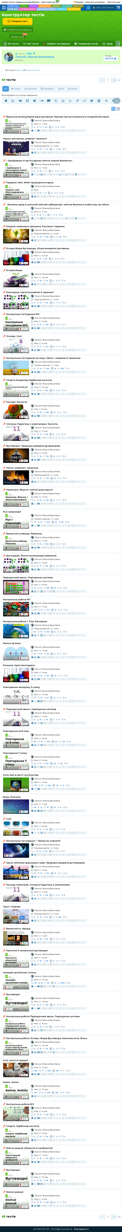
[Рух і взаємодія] (16, 521)
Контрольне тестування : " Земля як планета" (33, 841)
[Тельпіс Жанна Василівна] (9, 57)
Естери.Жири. (14, 270)
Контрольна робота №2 (20, 1104)
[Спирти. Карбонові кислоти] (16, 1136)
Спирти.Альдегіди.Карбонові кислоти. (29, 380)
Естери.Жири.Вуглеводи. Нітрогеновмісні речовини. (38, 248)
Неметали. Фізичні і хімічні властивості (29, 489)
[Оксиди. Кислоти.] (16, 411)
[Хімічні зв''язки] (16, 653)
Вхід (98, 8)
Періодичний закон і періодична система (31, 709)
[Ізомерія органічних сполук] (16, 982)
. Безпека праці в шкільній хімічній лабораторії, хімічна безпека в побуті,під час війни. (57, 204)
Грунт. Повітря (11, 906)
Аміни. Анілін (11, 1082)
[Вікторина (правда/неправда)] (84, 101)
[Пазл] (77, 101)
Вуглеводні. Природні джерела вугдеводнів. (33, 446)
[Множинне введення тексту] (34, 101)
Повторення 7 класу (15, 753)
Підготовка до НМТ (50, 1)
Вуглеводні (13, 994)
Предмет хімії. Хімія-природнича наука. (30, 182)
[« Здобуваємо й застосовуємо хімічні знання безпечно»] (16, 170)
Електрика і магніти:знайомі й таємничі (29, 292)
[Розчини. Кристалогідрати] (16, 675)
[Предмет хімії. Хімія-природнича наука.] (16, 192)
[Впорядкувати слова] (91, 101)
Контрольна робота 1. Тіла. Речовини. (25, 621)
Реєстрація (108, 8)
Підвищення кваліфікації (28, 2)
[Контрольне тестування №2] (16, 324)
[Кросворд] (106, 101)
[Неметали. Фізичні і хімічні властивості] (16, 499)
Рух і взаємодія (12, 511)
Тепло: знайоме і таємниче (22, 468)
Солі (8, 819)
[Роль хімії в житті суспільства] (16, 784)
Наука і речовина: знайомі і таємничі (25, 138)
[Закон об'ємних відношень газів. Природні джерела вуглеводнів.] (16, 872)
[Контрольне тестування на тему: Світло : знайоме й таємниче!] (16, 368)
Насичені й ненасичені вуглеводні (27, 950)
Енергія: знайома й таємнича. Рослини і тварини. (35, 226)
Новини (5, 2)
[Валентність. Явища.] (16, 938)
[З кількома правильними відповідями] (13, 101)
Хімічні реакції (14, 1192)
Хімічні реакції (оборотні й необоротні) (29, 1148)
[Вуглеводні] (16, 1004)
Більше (19, 60)
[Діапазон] (113, 101)
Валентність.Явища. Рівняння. (24, 533)
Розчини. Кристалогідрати (19, 665)
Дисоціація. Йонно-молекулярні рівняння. (31, 555)
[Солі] (16, 828)
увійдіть (19, 70)
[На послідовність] (56, 101)
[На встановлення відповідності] (27, 101)
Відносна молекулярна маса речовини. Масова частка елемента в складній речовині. (58, 116)
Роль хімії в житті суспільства (20, 775)
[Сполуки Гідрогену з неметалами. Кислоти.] (16, 433)
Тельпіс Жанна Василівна (34, 57)
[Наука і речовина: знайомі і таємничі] (16, 148)
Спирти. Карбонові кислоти (22, 1126)
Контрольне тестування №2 (22, 314)
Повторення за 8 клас (16, 731)
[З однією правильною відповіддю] (6, 101)
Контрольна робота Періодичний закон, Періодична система (43, 1016)
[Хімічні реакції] (16, 1201)
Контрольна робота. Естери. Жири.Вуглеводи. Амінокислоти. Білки (46, 1038)
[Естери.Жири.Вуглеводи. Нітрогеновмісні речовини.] (16, 258)
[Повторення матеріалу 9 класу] (16, 697)
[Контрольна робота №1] (16, 609)
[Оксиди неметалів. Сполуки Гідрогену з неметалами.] (16, 894)
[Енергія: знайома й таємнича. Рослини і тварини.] (16, 236)
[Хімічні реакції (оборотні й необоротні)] (16, 1157)
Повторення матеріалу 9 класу (21, 687)
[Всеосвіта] (4, 7)
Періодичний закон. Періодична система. (28, 577)
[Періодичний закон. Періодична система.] (16, 587)
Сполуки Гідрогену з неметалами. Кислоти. (32, 424)
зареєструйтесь (33, 70)
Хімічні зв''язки (12, 643)
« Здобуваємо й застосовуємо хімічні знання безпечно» (39, 160)
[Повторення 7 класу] (16, 762)
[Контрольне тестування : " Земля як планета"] (16, 850)
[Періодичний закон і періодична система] (16, 719)
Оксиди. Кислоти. (16, 402)
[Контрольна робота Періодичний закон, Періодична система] (16, 1026)
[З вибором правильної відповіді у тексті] (48, 101)
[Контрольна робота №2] (16, 1114)
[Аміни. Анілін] (16, 1092)
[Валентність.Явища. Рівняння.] (16, 543)
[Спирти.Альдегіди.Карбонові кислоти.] (16, 389)
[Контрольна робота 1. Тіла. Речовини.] (16, 631)
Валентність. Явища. (18, 928)
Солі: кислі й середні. (16, 1060)
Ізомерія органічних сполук (19, 972)
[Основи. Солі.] (16, 346)
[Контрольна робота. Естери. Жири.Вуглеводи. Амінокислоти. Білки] (16, 1048)
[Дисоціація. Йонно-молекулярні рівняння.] (16, 565)
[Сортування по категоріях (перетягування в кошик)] (70, 101)
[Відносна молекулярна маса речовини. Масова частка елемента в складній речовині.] (16, 126)
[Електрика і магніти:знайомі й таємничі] (16, 302)
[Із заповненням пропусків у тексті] (41, 101)
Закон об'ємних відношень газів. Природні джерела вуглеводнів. (45, 862)
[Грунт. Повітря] (16, 916)
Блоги (12, 2)
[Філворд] (98, 101)
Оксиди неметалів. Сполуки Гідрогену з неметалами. (38, 885)
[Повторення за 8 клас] (16, 741)
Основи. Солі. (14, 336)
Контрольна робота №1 (16, 599)
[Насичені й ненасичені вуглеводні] (16, 960)
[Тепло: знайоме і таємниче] (16, 477)
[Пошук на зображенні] (63, 101)
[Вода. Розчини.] (16, 806)
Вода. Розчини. (12, 797)
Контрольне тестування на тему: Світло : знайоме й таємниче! (43, 358)
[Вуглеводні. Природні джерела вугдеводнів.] (16, 455)
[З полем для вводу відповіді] (20, 101)
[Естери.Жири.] (16, 280)
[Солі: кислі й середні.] (16, 1070)
